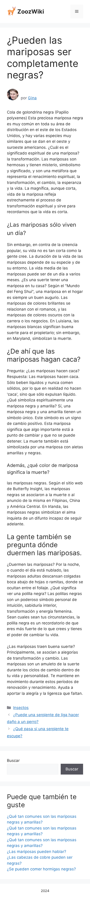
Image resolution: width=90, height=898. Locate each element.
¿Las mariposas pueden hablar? (36, 851)
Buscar (13, 760)
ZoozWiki (30, 11)
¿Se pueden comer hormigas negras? (41, 869)
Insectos (21, 707)
